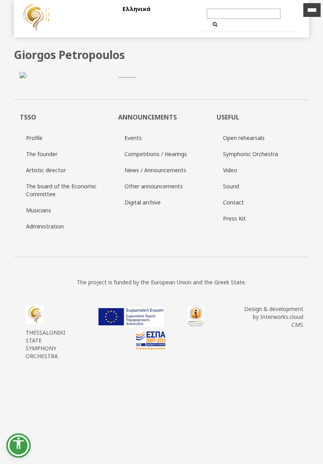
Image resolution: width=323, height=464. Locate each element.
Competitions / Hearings (155, 154)
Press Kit (234, 218)
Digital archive (142, 202)
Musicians (38, 210)
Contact (233, 202)
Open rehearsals (244, 138)
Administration (45, 226)
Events (133, 138)
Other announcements (153, 186)
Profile (34, 138)
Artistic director (46, 170)
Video (230, 170)
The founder (42, 154)
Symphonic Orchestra (250, 154)
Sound (231, 186)
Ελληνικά (136, 9)
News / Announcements (155, 170)
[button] (18, 445)
